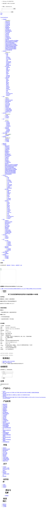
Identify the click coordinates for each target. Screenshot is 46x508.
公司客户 (7, 238)
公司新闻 (9, 248)
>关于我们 (7, 121)
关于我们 (7, 240)
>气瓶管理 (7, 28)
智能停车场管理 (8, 155)
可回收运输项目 (8, 231)
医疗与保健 (7, 226)
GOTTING (9, 212)
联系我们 (4, 136)
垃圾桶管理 (7, 161)
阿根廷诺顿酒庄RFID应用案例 (11, 165)
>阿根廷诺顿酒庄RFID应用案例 (11, 41)
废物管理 (7, 227)
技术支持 (7, 246)
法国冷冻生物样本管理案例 (10, 168)
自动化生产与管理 (8, 221)
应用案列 (7, 253)
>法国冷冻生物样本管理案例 (10, 44)
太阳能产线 (7, 149)
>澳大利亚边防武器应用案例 (10, 47)
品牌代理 (7, 200)
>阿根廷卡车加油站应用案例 (10, 48)
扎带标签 (9, 198)
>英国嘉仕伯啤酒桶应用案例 (10, 46)
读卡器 (6, 176)
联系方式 (7, 255)
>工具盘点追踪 (8, 108)
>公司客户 (7, 117)
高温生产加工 (7, 233)
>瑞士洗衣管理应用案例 (9, 42)
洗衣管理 (7, 228)
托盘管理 (7, 150)
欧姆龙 (8, 211)
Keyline (8, 215)
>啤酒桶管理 (7, 27)
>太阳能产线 (7, 25)
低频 (8, 191)
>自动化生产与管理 (9, 100)
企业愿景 (9, 242)
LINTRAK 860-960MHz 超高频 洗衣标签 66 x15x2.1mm (12, 288)
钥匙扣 (8, 196)
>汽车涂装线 (7, 24)
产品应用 (4, 19)
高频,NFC (9, 192)
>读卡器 (6, 53)
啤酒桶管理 (7, 151)
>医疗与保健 (7, 104)
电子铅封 (9, 199)
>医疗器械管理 (8, 29)
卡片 (8, 197)
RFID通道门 (9, 185)
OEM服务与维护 (8, 232)
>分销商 (6, 115)
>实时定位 (7, 35)
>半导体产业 (7, 22)
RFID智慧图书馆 (8, 174)
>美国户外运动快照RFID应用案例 (11, 40)
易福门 (8, 206)
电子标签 (7, 189)
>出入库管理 (7, 32)
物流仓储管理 (7, 222)
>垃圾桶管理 (7, 37)
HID (8, 201)
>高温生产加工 (8, 111)
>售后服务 (7, 140)
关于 (3, 118)
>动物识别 (7, 98)
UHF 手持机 (9, 182)
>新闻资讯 (7, 128)
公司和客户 (9, 245)
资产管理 (7, 158)
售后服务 (7, 257)
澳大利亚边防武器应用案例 (10, 171)
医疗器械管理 (7, 154)
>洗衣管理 (7, 107)
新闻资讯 (7, 247)
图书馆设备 (9, 188)
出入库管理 (7, 156)
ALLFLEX (9, 217)
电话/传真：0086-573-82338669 (9, 361)
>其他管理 (7, 39)
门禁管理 (7, 157)
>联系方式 (7, 139)
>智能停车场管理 (8, 31)
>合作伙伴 (7, 116)
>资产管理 (7, 34)
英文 (1, 14)
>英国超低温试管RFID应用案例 (11, 45)
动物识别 (9, 190)
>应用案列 (7, 135)
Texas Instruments (10, 216)
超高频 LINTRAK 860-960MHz (33, 288)
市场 (3, 96)
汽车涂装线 (7, 148)
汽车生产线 (7, 225)
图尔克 (8, 205)
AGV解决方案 (8, 162)
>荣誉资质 (7, 131)
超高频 (8, 193)
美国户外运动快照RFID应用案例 (11, 164)
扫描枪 (8, 186)
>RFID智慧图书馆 (8, 49)
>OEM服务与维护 (8, 110)
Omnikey (8, 179)
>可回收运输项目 (8, 109)
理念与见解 (5, 133)
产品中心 (4, 51)
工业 (8, 178)
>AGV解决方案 (8, 38)
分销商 (6, 235)
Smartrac (8, 218)
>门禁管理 (7, 33)
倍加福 (6, 397)
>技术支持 (7, 127)
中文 (1, 13)
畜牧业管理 (7, 145)
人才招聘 (7, 258)
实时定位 (4, 418)
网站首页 (4, 143)
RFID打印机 (9, 184)
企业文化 (9, 244)
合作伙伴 (4, 113)
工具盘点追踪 (5, 457)
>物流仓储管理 (8, 101)
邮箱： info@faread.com (7, 362)
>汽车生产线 (7, 103)
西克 (8, 204)
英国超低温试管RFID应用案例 (11, 169)
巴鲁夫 (8, 208)
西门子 (8, 207)
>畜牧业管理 (7, 21)
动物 (8, 177)
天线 (8, 183)
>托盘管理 (7, 26)
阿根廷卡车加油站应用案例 (10, 172)
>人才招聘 (7, 141)
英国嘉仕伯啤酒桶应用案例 (10, 170)
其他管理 (7, 163)
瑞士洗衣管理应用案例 (9, 167)
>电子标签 (7, 66)
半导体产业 (7, 147)
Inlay (8, 195)
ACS (8, 214)
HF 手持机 (12, 392)
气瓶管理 (7, 152)
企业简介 (9, 241)
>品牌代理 (7, 77)
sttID (8, 213)
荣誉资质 (7, 251)
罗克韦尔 (9, 210)
